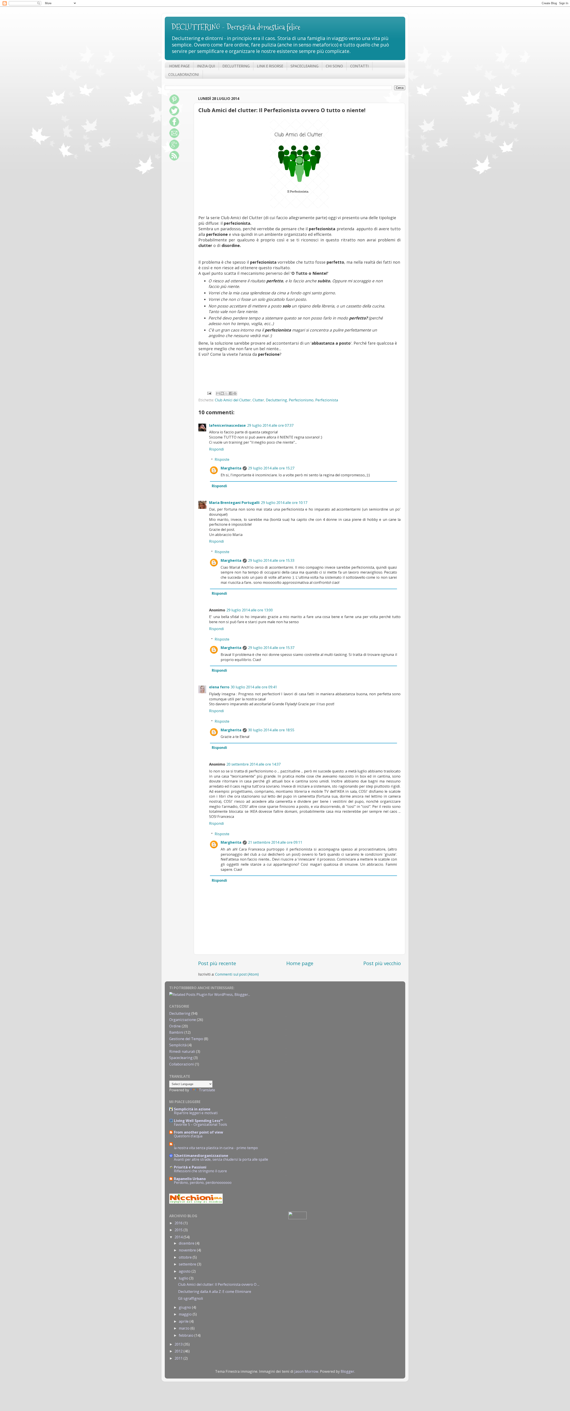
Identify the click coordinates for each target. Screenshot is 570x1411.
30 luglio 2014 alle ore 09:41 (254, 687)
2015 (179, 1229)
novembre (188, 1250)
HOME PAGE (179, 66)
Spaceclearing (181, 1057)
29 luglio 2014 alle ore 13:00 (249, 610)
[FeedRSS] (174, 159)
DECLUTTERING (236, 66)
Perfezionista (326, 400)
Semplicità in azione (192, 1109)
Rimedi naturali (182, 1051)
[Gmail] (174, 136)
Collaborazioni (181, 1064)
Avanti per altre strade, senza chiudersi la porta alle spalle (221, 1159)
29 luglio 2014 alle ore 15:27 (271, 468)
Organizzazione (182, 1019)
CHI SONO (334, 66)
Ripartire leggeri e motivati (196, 1113)
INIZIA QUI (206, 66)
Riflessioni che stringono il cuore (200, 1171)
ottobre (186, 1257)
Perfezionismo (301, 400)
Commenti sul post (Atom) (237, 974)
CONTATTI (359, 66)
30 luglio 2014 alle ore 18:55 (271, 730)
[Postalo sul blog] (222, 393)
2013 (179, 1344)
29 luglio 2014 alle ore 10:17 (284, 502)
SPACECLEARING (304, 66)
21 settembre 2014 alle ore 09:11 (275, 842)
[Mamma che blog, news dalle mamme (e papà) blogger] (297, 1217)
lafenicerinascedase (227, 425)
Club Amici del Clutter (233, 400)
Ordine (175, 1026)
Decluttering (276, 400)
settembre (188, 1264)
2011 (179, 1358)
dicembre (187, 1243)
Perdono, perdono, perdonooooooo (203, 1182)
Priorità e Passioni (190, 1167)
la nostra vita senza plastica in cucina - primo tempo (216, 1148)
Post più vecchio (382, 963)
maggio (186, 1314)
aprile (184, 1321)
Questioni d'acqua (188, 1136)
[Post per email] (209, 392)
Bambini (176, 1032)
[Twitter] (174, 114)
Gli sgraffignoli (190, 1298)
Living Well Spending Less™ (198, 1120)
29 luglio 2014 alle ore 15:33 (271, 560)
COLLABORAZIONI (183, 74)
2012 (179, 1351)
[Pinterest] (174, 103)
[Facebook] (174, 125)
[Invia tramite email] (218, 393)
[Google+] (174, 148)
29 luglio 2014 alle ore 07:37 (270, 425)
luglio (184, 1278)
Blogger (347, 1371)
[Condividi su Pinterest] (235, 393)
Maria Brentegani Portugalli (234, 502)
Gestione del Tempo (186, 1038)
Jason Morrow (306, 1371)
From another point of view (198, 1132)
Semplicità (178, 1045)
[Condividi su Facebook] (230, 393)
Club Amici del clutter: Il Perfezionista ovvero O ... (218, 1284)
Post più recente (217, 963)
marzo (184, 1328)
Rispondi (216, 449)
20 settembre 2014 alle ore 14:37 (253, 764)
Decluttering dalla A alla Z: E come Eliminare (214, 1291)
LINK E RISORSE (270, 66)
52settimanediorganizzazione (201, 1155)
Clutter (258, 400)
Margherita (231, 468)
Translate (207, 1090)
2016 (179, 1223)
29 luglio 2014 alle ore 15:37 (271, 647)
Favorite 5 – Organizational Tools (200, 1124)
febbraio (186, 1335)
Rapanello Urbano (190, 1178)
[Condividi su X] (226, 393)
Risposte (222, 459)
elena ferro (219, 687)
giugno (185, 1307)
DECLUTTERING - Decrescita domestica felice (235, 27)
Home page (299, 963)
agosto (185, 1271)
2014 (179, 1237)
